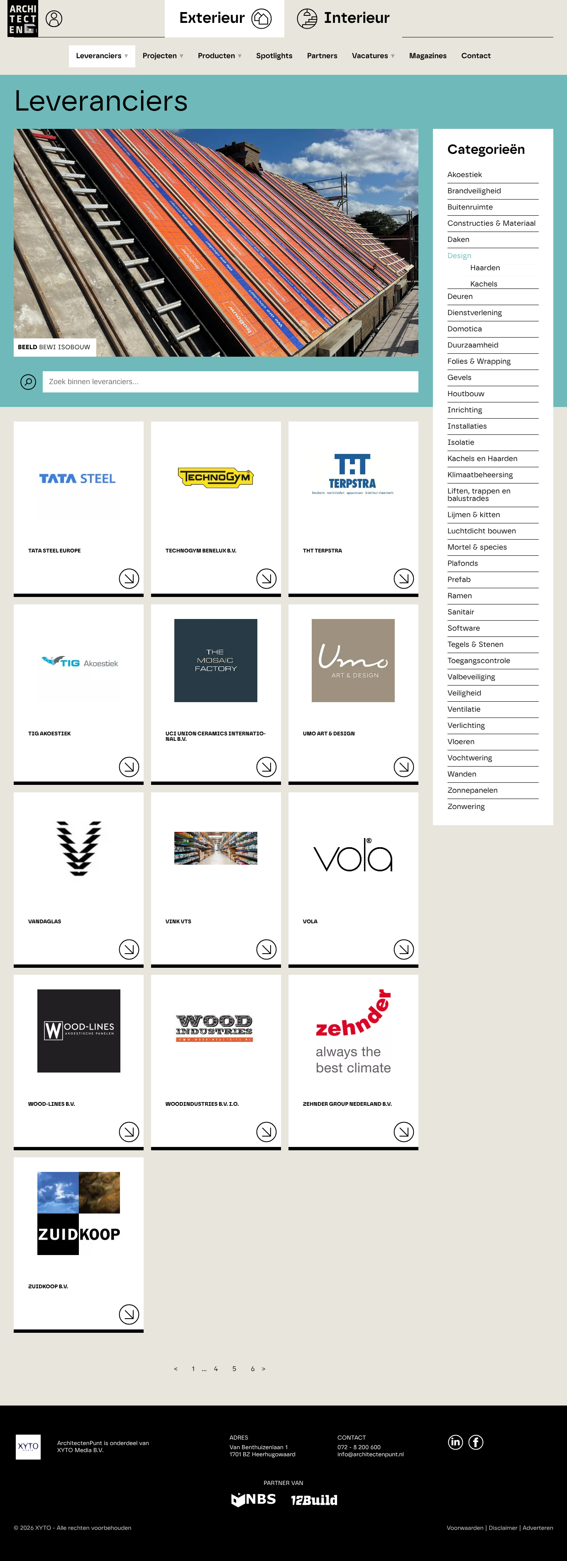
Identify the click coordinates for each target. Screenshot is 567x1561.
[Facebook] (476, 1442)
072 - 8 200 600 (359, 1447)
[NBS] (253, 1501)
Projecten (160, 56)
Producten (216, 56)
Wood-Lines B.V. (51, 1104)
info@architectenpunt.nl (370, 1454)
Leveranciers (99, 56)
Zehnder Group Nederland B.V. (347, 1104)
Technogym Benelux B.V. (201, 551)
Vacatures (370, 56)
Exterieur (212, 18)
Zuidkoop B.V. (48, 1287)
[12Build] (314, 1501)
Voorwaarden (465, 1528)
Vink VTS (178, 922)
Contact (476, 56)
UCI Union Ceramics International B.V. (216, 736)
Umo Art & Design (329, 734)
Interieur (357, 18)
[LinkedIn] (455, 1442)
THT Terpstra (322, 551)
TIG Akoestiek (49, 734)
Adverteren (538, 1528)
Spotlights (274, 56)
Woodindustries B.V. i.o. (202, 1104)
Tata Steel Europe (54, 551)
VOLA (310, 922)
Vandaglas (44, 922)
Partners (322, 56)
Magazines (428, 56)
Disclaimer (503, 1528)
